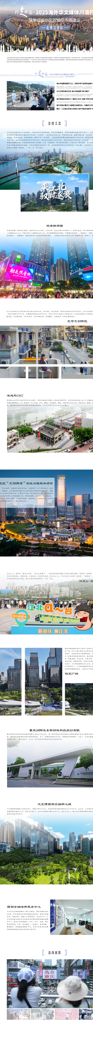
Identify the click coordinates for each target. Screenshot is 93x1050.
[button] (8, 983)
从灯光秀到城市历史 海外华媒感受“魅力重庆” (73, 91)
